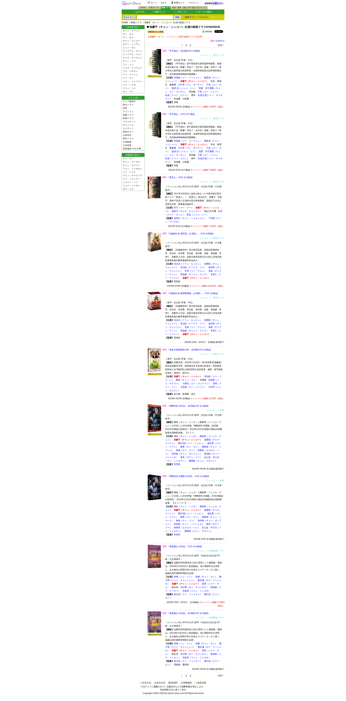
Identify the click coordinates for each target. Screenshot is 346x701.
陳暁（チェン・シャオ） (186, 436)
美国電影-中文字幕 (132, 148)
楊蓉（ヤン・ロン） (190, 447)
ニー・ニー (128, 78)
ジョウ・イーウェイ (132, 68)
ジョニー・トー (130, 182)
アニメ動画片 (129, 101)
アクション (128, 111)
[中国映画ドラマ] (165, 9)
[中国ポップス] (154, 9)
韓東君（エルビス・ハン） (187, 527)
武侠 (125, 108)
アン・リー (128, 158)
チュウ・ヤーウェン (132, 57)
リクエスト (203, 17)
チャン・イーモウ (131, 162)
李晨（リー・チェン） (195, 271)
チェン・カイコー (131, 165)
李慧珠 (177, 464)
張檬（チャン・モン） (206, 577)
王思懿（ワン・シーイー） (193, 387)
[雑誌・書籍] (176, 9)
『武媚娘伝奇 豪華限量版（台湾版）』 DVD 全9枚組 (192, 293)
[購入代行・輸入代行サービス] (195, 9)
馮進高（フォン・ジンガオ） (196, 591)
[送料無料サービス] (214, 4)
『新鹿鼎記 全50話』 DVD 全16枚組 (184, 546)
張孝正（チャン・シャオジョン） (190, 218)
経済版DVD (219, 41)
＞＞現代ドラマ (216, 354)
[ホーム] (142, 9)
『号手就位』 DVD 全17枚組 (181, 114)
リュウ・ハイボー (131, 185)
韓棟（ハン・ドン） (183, 577)
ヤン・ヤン (128, 34)
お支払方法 (159, 683)
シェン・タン (129, 47)
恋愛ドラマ (128, 115)
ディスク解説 (205, 12)
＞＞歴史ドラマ (216, 55)
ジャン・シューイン (132, 81)
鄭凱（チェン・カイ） (187, 380)
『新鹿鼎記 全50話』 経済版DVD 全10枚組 (188, 613)
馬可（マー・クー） (183, 208)
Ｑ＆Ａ (163, 3)
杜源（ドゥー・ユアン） (177, 95)
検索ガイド (190, 17)
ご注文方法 (145, 683)
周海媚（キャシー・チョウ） (194, 274)
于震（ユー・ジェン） (208, 92)
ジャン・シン (129, 88)
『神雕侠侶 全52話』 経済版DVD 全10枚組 (188, 406)
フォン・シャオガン (132, 168)
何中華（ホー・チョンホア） (194, 587)
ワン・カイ (128, 37)
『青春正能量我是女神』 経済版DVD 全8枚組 (189, 350)
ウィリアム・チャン (132, 51)
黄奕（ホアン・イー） (191, 457)
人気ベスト (182, 12)
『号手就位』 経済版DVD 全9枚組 (183, 51)
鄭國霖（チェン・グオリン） (203, 461)
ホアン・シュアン (131, 44)
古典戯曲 (127, 142)
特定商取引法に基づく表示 (173, 690)
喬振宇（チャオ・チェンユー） (187, 211)
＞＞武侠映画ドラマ (214, 551)
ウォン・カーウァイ (132, 175)
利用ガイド (179, 3)
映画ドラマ (136, 22)
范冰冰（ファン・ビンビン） (188, 264)
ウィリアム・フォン (132, 54)
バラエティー (129, 121)
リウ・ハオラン (130, 71)
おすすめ (140, 12)
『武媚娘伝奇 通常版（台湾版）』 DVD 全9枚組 (190, 233)
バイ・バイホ (129, 85)
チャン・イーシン (131, 30)
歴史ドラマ (128, 138)
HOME (125, 22)
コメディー (128, 128)
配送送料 (173, 683)
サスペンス (128, 125)
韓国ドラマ (128, 118)
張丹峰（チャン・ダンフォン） (187, 454)
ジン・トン (128, 64)
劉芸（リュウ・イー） (197, 215)
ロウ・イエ (128, 189)
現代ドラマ (128, 105)
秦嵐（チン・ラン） (185, 450)
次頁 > (221, 45)
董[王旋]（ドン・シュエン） (191, 443)
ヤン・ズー (128, 91)
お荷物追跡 (186, 683)
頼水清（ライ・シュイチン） (188, 594)
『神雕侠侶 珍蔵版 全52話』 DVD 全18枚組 (188, 476)
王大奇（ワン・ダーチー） (191, 85)
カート (154, 3)
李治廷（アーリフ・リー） (193, 267)
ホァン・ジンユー (131, 41)
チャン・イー (129, 61)
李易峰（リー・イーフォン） (188, 77)
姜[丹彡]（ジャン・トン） (184, 88)
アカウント (193, 3)
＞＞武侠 (219, 410)
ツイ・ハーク (129, 172)
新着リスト (160, 12)
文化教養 (127, 145)
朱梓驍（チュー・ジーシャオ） (189, 524)
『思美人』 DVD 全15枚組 (180, 177)
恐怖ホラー (128, 132)
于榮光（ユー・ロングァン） (196, 383)
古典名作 (127, 135)
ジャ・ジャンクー (131, 179)
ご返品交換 (200, 683)
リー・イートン (130, 74)
